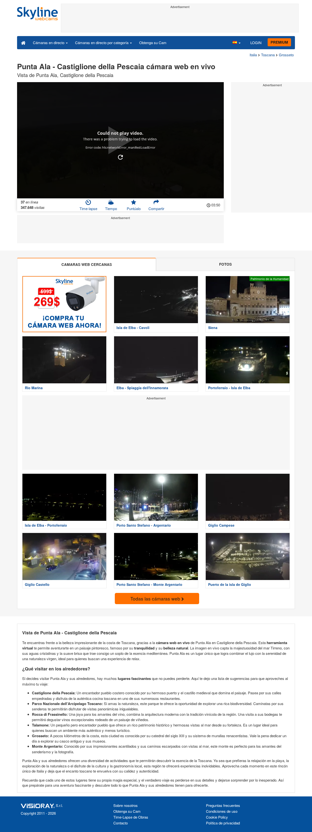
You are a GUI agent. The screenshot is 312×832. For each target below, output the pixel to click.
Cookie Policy (217, 817)
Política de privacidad (223, 822)
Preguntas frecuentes (223, 805)
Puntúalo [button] (134, 208)
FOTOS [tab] (225, 264)
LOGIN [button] (256, 42)
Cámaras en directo (49, 42)
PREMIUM (279, 42)
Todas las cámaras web (155, 598)
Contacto (120, 822)
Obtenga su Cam (152, 42)
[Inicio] (23, 42)
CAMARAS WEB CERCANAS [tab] (86, 264)
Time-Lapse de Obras (130, 817)
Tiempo (111, 208)
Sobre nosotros (125, 805)
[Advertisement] (179, 21)
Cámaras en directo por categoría (102, 42)
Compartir (156, 208)
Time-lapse (88, 208)
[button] (236, 42)
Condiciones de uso (221, 811)
